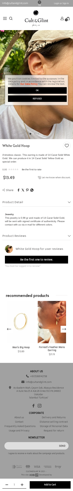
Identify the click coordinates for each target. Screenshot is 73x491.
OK (37, 90)
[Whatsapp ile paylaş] (32, 190)
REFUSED (37, 98)
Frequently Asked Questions (19, 426)
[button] (30, 134)
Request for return (54, 430)
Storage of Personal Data (54, 426)
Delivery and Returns (54, 417)
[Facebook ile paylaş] (18, 190)
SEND (62, 445)
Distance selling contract (54, 421)
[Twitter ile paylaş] (23, 190)
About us (19, 417)
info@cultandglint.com (15, 3)
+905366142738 (38, 376)
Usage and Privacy (19, 430)
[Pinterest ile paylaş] (27, 190)
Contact (19, 421)
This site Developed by (36, 475)
